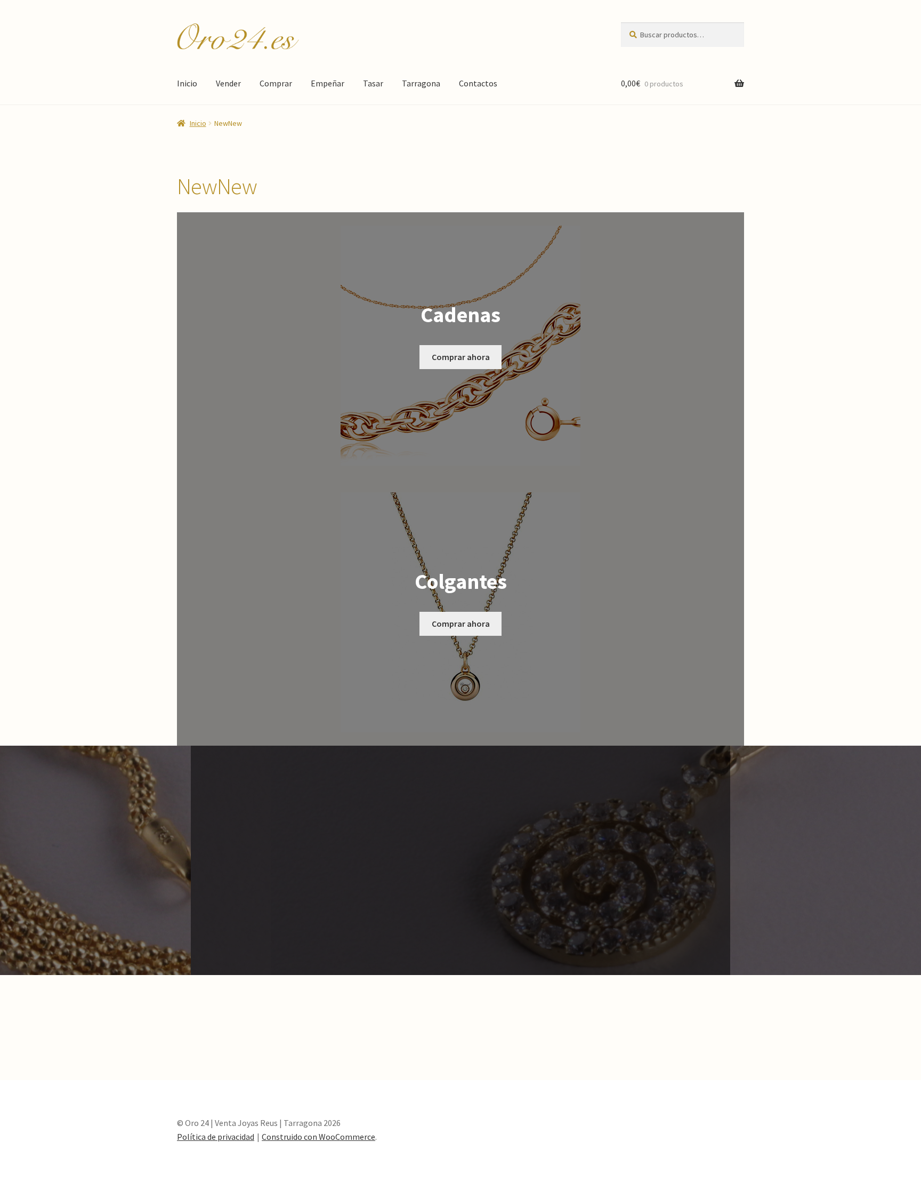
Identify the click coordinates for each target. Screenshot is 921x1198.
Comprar (276, 83)
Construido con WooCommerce (318, 1136)
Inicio (187, 83)
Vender (228, 83)
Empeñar (327, 83)
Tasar (373, 83)
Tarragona (421, 83)
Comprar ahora (461, 357)
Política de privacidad (215, 1136)
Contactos (478, 83)
